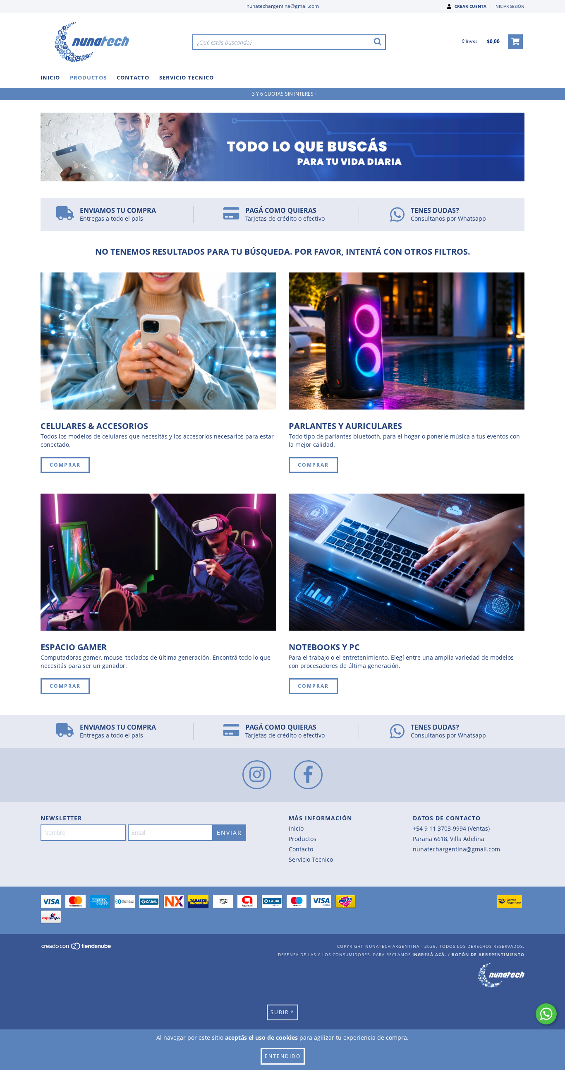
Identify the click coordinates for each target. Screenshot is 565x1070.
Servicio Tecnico (186, 77)
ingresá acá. (429, 954)
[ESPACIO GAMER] (158, 562)
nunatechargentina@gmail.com (283, 6)
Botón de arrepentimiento (488, 954)
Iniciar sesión (509, 6)
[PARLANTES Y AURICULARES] (406, 341)
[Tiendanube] (77, 948)
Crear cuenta (470, 6)
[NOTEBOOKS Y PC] (406, 562)
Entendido (283, 1056)
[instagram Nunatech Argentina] (256, 774)
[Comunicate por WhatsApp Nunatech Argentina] (546, 1013)
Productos (88, 77)
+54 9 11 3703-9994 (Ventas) (451, 828)
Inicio (50, 77)
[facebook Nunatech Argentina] (308, 774)
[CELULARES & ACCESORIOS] (158, 341)
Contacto (133, 77)
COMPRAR (65, 464)
